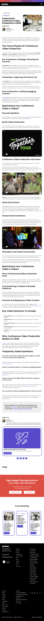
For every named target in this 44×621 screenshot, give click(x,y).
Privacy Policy (39, 617)
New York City (5, 604)
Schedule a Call (29, 492)
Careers (17, 561)
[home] (5, 4)
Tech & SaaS (18, 603)
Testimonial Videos (34, 581)
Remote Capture (33, 578)
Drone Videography (34, 559)
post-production (7, 97)
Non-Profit (18, 601)
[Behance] (35, 593)
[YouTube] (32, 593)
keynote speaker (25, 117)
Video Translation (33, 575)
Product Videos (33, 571)
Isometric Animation (34, 562)
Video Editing (32, 569)
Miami (3, 603)
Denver (3, 599)
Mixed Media (32, 566)
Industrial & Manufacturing (21, 599)
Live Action (32, 564)
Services (17, 550)
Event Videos (32, 583)
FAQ (17, 564)
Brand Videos (32, 552)
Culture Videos (33, 573)
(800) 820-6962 (5, 554)
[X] (41, 593)
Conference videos (6, 343)
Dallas (3, 598)
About (17, 557)
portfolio (8, 398)
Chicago (4, 596)
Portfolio (18, 549)
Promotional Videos (34, 576)
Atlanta (3, 591)
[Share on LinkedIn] (18, 458)
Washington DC (5, 611)
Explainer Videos (33, 561)
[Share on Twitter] (26, 458)
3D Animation (32, 550)
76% (40, 222)
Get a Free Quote (7, 453)
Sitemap (33, 617)
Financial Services (19, 596)
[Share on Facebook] (23, 458)
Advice (18, 513)
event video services (30, 386)
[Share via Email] (21, 458)
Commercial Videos (34, 554)
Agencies (18, 591)
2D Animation (32, 549)
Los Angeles (4, 601)
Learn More (7, 532)
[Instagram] (37, 593)
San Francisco (5, 606)
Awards (17, 562)
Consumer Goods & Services (22, 594)
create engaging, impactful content (22, 408)
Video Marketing (6, 15)
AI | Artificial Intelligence (21, 592)
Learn (17, 559)
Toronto (4, 610)
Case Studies (18, 554)
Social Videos (32, 580)
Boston (3, 594)
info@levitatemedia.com (7, 557)
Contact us (14, 407)
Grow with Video (19, 556)
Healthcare (18, 598)
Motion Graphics (33, 568)
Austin (3, 592)
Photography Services (34, 556)
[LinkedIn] (30, 593)
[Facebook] (39, 593)
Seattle (3, 608)
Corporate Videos (33, 557)
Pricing (17, 552)
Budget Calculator (15, 492)
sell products (7, 219)
